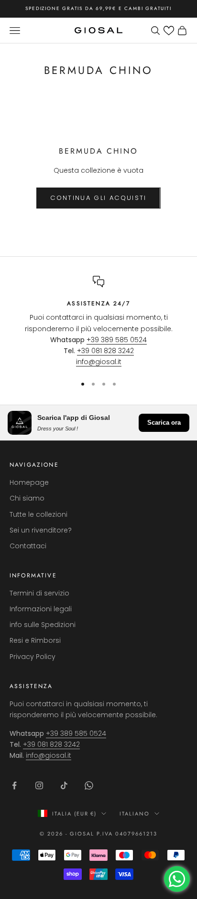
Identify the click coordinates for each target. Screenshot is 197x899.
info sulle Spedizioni (43, 624)
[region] (98, 321)
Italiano (135, 813)
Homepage (29, 482)
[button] (169, 30)
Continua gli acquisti (98, 197)
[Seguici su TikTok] (64, 785)
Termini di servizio (39, 593)
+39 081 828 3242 (105, 350)
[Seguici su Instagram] (39, 785)
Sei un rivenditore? (41, 530)
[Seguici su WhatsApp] (89, 785)
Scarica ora (164, 422)
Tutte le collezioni (38, 514)
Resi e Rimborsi (35, 640)
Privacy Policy (32, 656)
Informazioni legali (41, 609)
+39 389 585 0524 (117, 340)
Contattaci (28, 546)
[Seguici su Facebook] (14, 785)
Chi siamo (27, 498)
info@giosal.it (98, 361)
